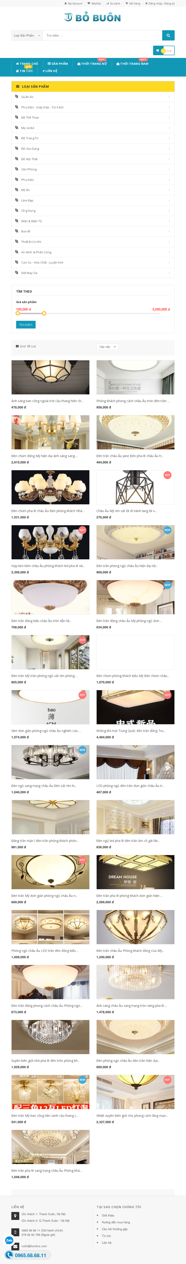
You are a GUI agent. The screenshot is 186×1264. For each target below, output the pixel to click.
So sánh (115, 3)
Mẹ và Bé (27, 128)
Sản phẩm (59, 64)
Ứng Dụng (28, 211)
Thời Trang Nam (134, 63)
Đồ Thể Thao (30, 117)
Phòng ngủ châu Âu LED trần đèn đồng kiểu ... (45, 950)
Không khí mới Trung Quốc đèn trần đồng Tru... (130, 731)
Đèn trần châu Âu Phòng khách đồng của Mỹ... (130, 950)
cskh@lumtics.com (34, 1246)
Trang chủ (28, 64)
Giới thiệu (108, 1215)
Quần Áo (27, 97)
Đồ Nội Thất (29, 159)
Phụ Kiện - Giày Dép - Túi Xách (42, 107)
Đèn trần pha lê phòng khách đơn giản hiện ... (129, 895)
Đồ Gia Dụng (30, 149)
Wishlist (96, 3)
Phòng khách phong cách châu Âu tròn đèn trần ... (132, 401)
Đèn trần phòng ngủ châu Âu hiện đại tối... (127, 566)
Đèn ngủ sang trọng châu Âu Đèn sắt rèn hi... (43, 786)
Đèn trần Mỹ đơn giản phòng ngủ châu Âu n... (44, 895)
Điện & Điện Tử (31, 221)
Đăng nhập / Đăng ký (162, 3)
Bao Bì (25, 231)
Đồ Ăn (25, 190)
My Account (75, 3)
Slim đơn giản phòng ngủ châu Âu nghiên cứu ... (46, 731)
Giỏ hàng (134, 3)
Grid (23, 346)
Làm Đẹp (27, 200)
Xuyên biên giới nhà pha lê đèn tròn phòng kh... (45, 1060)
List (33, 346)
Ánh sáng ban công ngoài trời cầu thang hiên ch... (47, 401)
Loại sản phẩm (24, 35)
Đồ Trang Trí (29, 138)
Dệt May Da (29, 273)
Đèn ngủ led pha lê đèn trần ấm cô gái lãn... (128, 841)
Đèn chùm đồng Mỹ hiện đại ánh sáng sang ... (44, 456)
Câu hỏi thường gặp (114, 1229)
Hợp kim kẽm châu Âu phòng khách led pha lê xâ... (48, 566)
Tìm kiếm (25, 324)
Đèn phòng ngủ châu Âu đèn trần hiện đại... (128, 1060)
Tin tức (26, 70)
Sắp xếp (105, 347)
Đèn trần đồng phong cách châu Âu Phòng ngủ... (46, 1005)
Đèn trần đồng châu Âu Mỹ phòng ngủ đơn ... (129, 621)
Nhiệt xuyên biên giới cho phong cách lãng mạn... (132, 1115)
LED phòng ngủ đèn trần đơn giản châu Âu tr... (130, 786)
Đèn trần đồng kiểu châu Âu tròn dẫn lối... (41, 621)
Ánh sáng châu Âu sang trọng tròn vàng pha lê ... (131, 1005)
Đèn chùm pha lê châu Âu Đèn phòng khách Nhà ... (48, 511)
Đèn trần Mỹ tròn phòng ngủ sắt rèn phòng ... (44, 676)
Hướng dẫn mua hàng (116, 1222)
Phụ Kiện (27, 180)
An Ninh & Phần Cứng (36, 252)
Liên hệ (51, 71)
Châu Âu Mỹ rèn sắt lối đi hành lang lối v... (126, 511)
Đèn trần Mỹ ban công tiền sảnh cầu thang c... (44, 1115)
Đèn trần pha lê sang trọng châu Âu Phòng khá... (46, 1170)
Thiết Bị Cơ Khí (31, 242)
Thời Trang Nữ (93, 63)
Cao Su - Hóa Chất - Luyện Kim (42, 262)
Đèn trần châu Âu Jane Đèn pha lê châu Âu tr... (130, 456)
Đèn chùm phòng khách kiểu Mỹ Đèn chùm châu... (132, 676)
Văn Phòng (29, 169)
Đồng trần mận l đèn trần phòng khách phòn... (44, 841)
